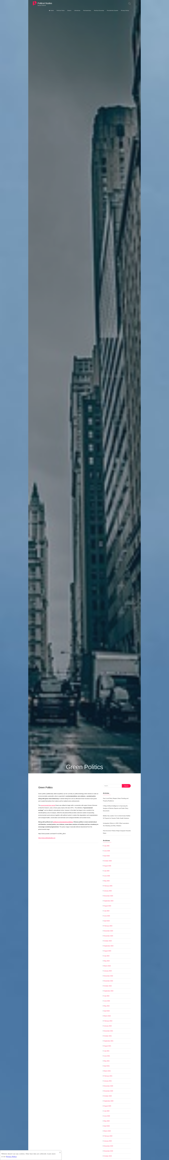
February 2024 (108, 926)
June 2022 (107, 1001)
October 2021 (108, 1036)
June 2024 (107, 916)
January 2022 (108, 1026)
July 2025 (106, 870)
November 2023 (108, 936)
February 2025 (108, 886)
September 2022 (108, 991)
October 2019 (108, 1156)
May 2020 (107, 1121)
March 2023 (107, 966)
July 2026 (106, 845)
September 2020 (108, 1101)
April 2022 (107, 1011)
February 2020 (108, 1136)
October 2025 (108, 860)
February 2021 (108, 1076)
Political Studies (45, 3)
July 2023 (106, 956)
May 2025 (107, 880)
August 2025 (107, 865)
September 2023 (108, 946)
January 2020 (108, 1141)
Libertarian (77, 10)
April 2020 (107, 1126)
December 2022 (108, 976)
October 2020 (108, 1096)
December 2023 (108, 931)
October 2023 (108, 941)
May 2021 (107, 1061)
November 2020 (108, 1091)
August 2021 (107, 1046)
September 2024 (108, 901)
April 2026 (107, 855)
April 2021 (107, 1066)
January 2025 (108, 891)
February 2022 (108, 1021)
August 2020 (107, 1106)
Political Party (61, 10)
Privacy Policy (125, 10)
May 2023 (107, 961)
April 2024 (107, 921)
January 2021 (108, 1081)
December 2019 (108, 1146)
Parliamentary (87, 10)
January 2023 (108, 971)
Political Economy (99, 10)
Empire (69, 10)
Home (52, 10)
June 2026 (107, 850)
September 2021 (108, 1041)
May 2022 (107, 1006)
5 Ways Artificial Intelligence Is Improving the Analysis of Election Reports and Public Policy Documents (115, 808)
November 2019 (108, 1151)
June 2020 (107, 1116)
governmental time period (47, 805)
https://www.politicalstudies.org (46, 838)
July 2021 (106, 1051)
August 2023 (107, 951)
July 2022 (106, 996)
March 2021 (107, 1071)
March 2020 (107, 1131)
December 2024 (108, 896)
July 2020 (106, 1111)
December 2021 (108, 1031)
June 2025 (107, 875)
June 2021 (107, 1056)
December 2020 (108, 1086)
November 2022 (108, 981)
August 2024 (107, 906)
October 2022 (108, 986)
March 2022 (107, 1016)
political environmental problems (63, 822)
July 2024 (106, 911)
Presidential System (112, 10)
